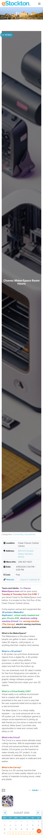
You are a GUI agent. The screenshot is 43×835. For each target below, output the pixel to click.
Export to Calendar (29, 579)
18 (10, 833)
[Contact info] (39, 831)
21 (27, 833)
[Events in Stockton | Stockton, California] (16, 3)
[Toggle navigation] (39, 4)
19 (16, 833)
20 (21, 833)
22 (33, 833)
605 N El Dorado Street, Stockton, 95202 (25, 554)
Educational (30, 534)
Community (18, 534)
